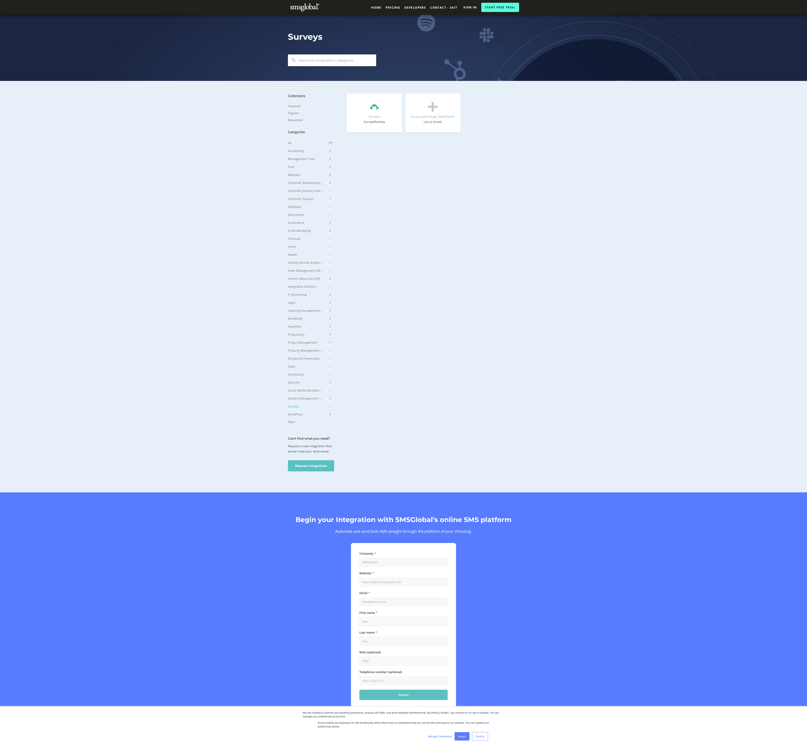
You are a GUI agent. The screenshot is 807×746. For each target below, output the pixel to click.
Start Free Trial (500, 7)
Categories (296, 132)
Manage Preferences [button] (440, 736)
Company (366, 553)
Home (376, 7)
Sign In (470, 7)
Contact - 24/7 (443, 7)
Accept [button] (462, 736)
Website (365, 573)
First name (367, 613)
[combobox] (332, 60)
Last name (366, 632)
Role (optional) (370, 652)
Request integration (311, 466)
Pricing (393, 7)
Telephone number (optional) (380, 672)
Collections (296, 96)
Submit (403, 695)
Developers (415, 7)
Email (363, 593)
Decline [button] (480, 736)
